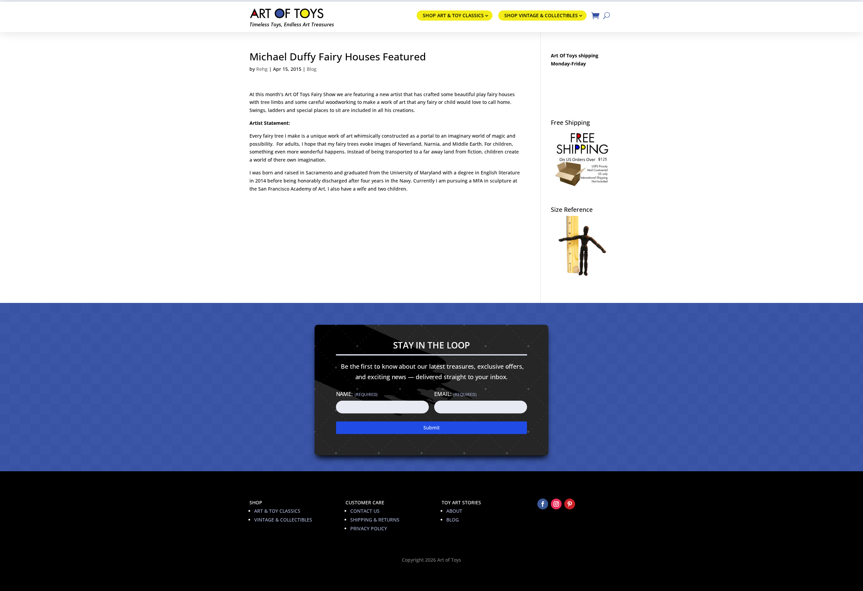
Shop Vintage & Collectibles (541, 15)
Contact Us (365, 511)
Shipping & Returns (374, 519)
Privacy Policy (368, 528)
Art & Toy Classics (277, 511)
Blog (312, 69)
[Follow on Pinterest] (569, 504)
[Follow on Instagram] (556, 504)
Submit (431, 427)
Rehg (262, 69)
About (454, 511)
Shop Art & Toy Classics (453, 15)
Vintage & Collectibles (283, 519)
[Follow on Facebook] (542, 504)
